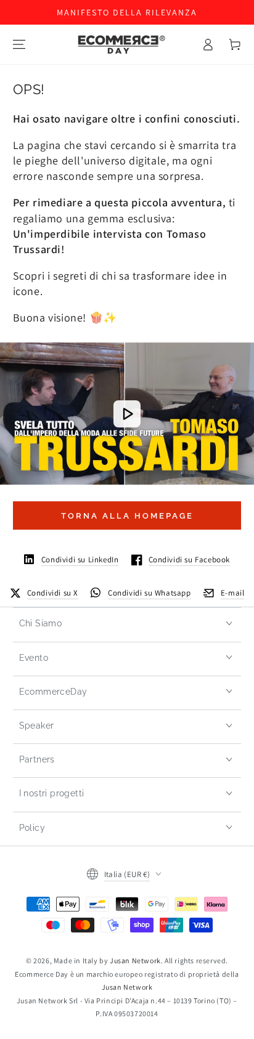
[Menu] (19, 44)
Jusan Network (135, 960)
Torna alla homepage (127, 515)
